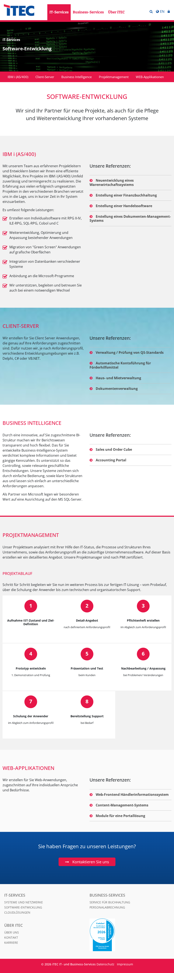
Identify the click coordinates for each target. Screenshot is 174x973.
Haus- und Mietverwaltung (118, 378)
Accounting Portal (111, 460)
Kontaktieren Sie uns (90, 861)
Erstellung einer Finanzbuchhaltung (126, 195)
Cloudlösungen (17, 912)
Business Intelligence (76, 77)
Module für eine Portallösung (120, 815)
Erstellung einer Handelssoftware (124, 206)
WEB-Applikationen (150, 77)
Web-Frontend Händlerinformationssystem (132, 794)
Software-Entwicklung (23, 907)
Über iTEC (116, 12)
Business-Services (88, 12)
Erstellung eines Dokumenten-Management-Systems (130, 218)
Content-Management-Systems (122, 805)
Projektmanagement (114, 77)
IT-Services (59, 12)
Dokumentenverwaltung (117, 388)
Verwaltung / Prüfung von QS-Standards (130, 352)
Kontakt (11, 937)
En (162, 11)
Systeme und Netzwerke (23, 902)
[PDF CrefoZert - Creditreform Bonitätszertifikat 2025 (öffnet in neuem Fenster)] (108, 934)
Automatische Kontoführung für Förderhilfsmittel (120, 365)
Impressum (125, 964)
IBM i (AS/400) (18, 77)
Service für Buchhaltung (110, 902)
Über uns (11, 932)
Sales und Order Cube (114, 449)
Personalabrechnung (107, 907)
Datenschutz (105, 964)
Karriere (11, 943)
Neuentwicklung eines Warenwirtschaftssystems (112, 182)
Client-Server (44, 77)
